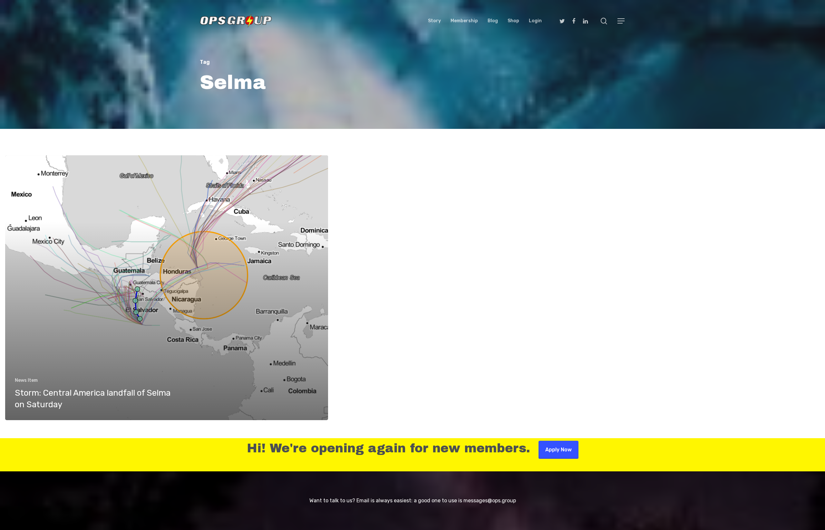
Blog (493, 21)
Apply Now (558, 450)
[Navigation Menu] (621, 21)
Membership (464, 21)
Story (434, 21)
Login (535, 21)
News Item (26, 380)
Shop (513, 21)
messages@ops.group (489, 500)
